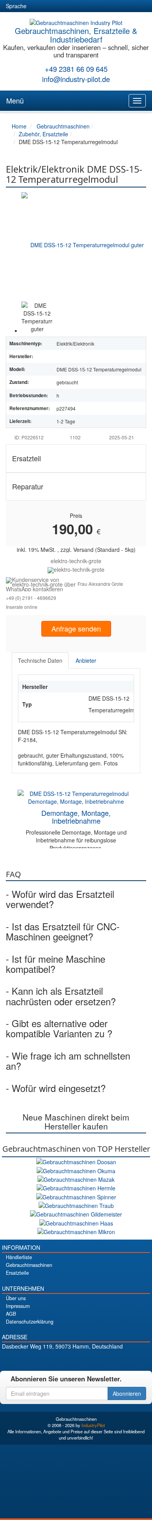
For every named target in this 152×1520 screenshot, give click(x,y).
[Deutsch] (37, 6)
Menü (15, 100)
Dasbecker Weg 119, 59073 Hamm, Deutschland (62, 1346)
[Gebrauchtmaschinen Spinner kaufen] (76, 1196)
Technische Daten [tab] (40, 660)
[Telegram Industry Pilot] (76, 1359)
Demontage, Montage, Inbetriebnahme (76, 817)
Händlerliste (19, 1257)
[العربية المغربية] (79, 6)
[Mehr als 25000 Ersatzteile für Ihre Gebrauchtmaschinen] (76, 569)
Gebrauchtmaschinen (29, 1264)
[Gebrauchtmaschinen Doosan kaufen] (76, 1161)
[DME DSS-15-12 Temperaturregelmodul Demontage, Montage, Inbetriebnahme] (76, 796)
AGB (11, 1313)
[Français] (93, 6)
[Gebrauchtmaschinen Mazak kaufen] (76, 1179)
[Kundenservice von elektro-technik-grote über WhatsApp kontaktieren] (42, 583)
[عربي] (107, 6)
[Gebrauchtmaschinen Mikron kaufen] (76, 1231)
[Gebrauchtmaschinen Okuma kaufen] (76, 1170)
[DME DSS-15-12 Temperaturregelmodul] (83, 244)
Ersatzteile (17, 1272)
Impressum (18, 1305)
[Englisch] (51, 6)
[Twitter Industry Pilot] (62, 1359)
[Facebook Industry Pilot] (49, 1359)
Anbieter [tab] (86, 660)
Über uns (16, 1298)
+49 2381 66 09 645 (76, 69)
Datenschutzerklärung (29, 1321)
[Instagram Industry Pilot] (103, 1359)
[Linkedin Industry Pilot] (89, 1359)
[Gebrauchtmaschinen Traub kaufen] (76, 1205)
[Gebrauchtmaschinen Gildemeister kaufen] (76, 1213)
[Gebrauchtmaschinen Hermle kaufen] (76, 1187)
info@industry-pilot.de (76, 79)
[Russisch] (65, 6)
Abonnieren (127, 1393)
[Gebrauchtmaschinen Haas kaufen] (76, 1222)
